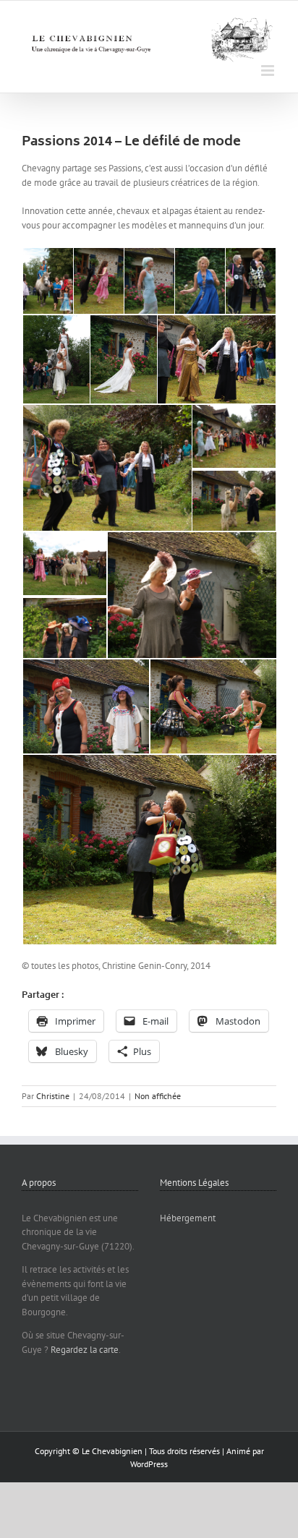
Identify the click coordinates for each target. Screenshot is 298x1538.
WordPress (149, 1463)
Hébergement (188, 1218)
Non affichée (158, 1095)
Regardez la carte (85, 1349)
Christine (52, 1095)
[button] (47, 281)
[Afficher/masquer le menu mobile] (268, 70)
